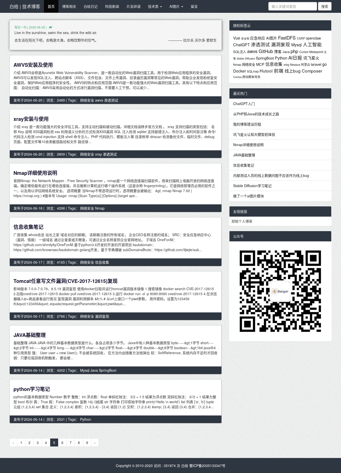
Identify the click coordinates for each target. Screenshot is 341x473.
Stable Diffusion (246, 58)
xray (98, 154)
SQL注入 (240, 51)
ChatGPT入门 (244, 103)
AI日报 (295, 57)
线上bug (293, 71)
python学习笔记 (31, 388)
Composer (312, 71)
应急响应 (258, 38)
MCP (260, 64)
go (324, 64)
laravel (316, 64)
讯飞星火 (311, 58)
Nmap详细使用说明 (35, 172)
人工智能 (312, 44)
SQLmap (253, 71)
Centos (237, 77)
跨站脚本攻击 (251, 77)
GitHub (266, 51)
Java (94, 370)
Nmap (100, 208)
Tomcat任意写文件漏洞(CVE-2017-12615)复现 (65, 280)
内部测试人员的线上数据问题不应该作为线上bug (271, 175)
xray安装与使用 (31, 118)
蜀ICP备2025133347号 (207, 465)
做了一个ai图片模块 (248, 195)
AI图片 (175, 6)
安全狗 (245, 38)
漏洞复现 (102, 316)
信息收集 (102, 262)
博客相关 (69, 6)
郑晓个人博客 (241, 221)
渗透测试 (111, 100)
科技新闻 (112, 6)
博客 (278, 51)
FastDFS (287, 37)
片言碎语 (134, 6)
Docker (240, 71)
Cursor (304, 52)
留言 (194, 6)
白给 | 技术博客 (24, 6)
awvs (99, 100)
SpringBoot (107, 370)
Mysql (84, 370)
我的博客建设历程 (247, 124)
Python (85, 419)
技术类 (154, 6)
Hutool (267, 71)
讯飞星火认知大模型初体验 (254, 134)
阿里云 (306, 64)
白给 (184, 465)
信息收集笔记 (28, 226)
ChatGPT (242, 45)
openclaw (313, 38)
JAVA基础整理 (29, 334)
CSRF (301, 38)
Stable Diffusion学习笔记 (252, 185)
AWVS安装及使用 (33, 64)
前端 (279, 70)
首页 (51, 6)
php (295, 51)
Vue (237, 38)
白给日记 (91, 6)
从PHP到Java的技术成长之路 (256, 113)
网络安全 (87, 100)
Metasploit (316, 52)
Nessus (295, 64)
